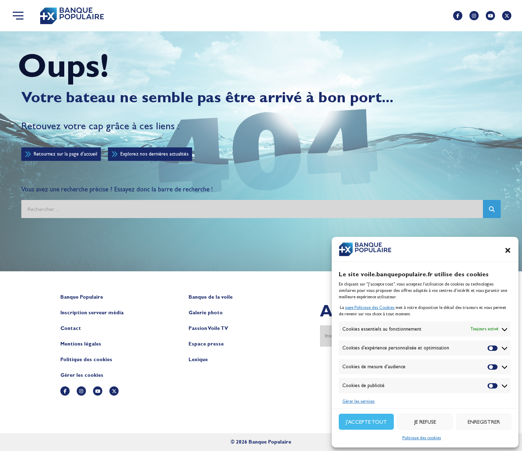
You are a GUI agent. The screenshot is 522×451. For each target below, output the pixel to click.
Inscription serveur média (92, 313)
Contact (70, 328)
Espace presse (206, 344)
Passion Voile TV (208, 328)
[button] (507, 250)
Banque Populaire (81, 297)
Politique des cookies (421, 437)
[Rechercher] (492, 209)
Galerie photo (206, 313)
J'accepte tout (366, 422)
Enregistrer (484, 422)
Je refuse (425, 422)
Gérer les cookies (81, 375)
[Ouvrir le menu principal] (18, 15)
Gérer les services (358, 401)
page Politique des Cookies (370, 307)
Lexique (198, 360)
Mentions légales (80, 344)
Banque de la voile (211, 297)
